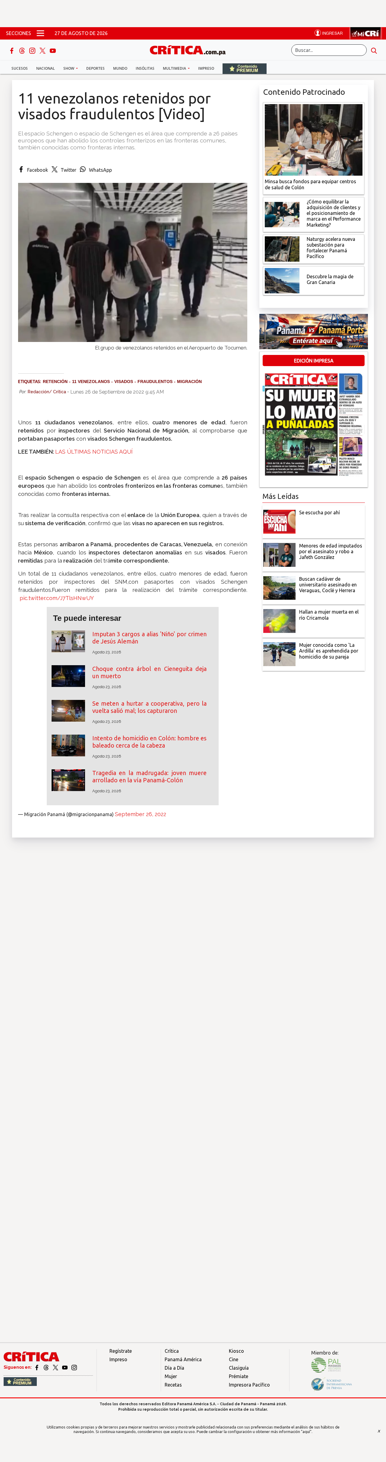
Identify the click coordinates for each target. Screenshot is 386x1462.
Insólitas (145, 68)
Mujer (171, 1376)
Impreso (206, 68)
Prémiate (238, 1376)
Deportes (95, 68)
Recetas (173, 1384)
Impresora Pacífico (249, 1384)
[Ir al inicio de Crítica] (191, 49)
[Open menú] (40, 33)
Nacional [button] (45, 68)
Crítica (172, 1351)
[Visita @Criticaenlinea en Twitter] (46, 1367)
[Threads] (22, 50)
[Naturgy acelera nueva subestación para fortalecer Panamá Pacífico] (282, 248)
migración (189, 381)
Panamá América (183, 1359)
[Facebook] (12, 50)
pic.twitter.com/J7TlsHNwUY (57, 598)
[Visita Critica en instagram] (74, 1367)
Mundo (120, 68)
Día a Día (174, 1368)
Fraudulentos (155, 381)
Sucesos (19, 68)
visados (123, 381)
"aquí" (306, 1431)
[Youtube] (52, 50)
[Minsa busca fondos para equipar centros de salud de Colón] (313, 139)
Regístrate (120, 1351)
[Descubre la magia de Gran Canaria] (282, 280)
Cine (233, 1359)
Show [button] (69, 68)
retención (55, 381)
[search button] (374, 50)
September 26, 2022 (140, 814)
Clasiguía (239, 1368)
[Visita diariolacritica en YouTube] (65, 1367)
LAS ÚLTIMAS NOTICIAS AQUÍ (94, 451)
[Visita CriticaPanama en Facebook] (37, 1367)
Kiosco (236, 1351)
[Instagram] (33, 50)
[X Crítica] (43, 50)
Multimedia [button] (175, 68)
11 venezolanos (91, 381)
